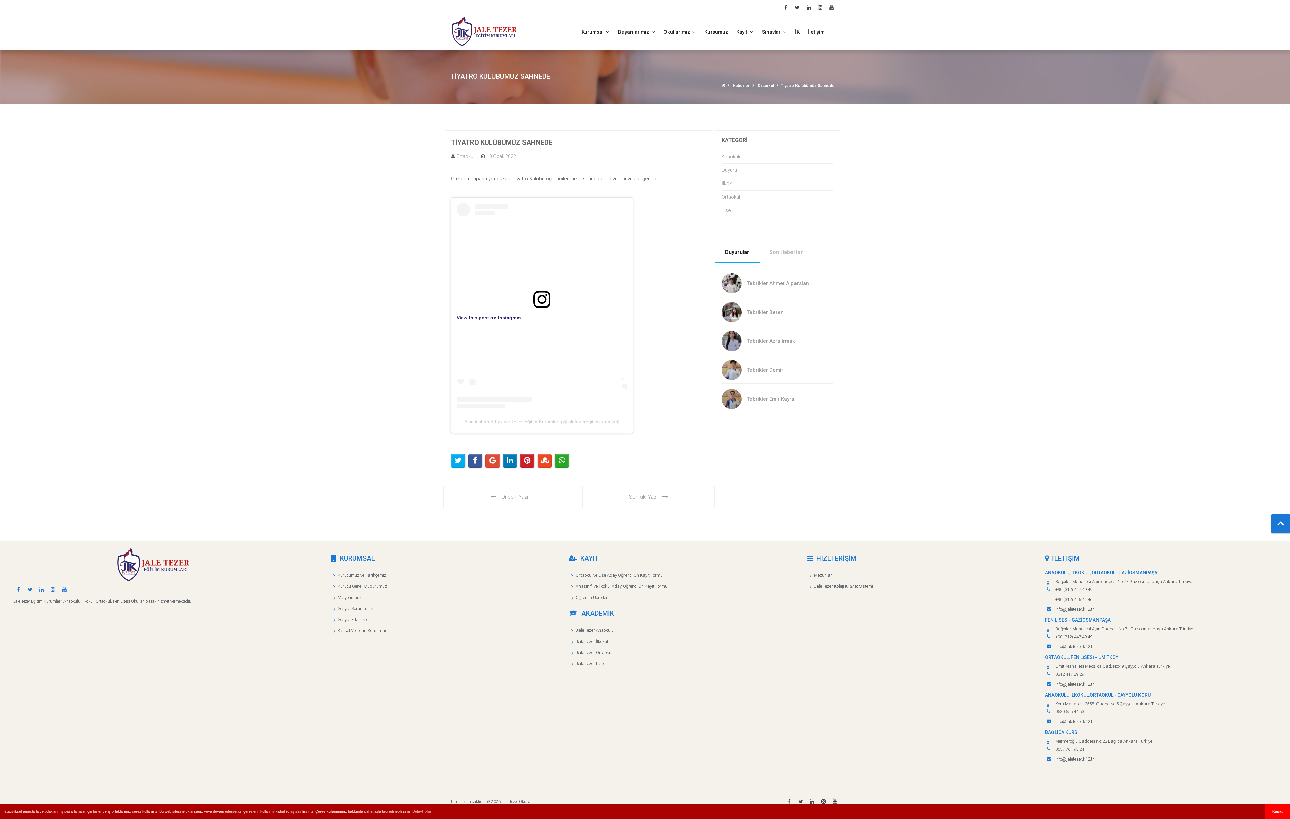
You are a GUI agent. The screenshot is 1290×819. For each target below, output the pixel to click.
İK (797, 32)
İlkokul (728, 183)
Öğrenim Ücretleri (592, 597)
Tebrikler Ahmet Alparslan (778, 283)
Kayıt (742, 32)
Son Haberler (786, 252)
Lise (726, 210)
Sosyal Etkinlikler (354, 619)
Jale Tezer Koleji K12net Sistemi (843, 586)
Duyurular (737, 252)
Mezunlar (823, 575)
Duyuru (729, 170)
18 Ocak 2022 (501, 156)
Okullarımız (677, 32)
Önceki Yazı (514, 497)
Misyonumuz (350, 597)
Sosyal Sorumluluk (355, 608)
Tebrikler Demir (765, 370)
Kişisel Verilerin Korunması (363, 630)
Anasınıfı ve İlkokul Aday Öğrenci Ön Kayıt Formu (622, 586)
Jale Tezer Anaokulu (595, 630)
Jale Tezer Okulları (517, 801)
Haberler (741, 85)
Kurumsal (593, 32)
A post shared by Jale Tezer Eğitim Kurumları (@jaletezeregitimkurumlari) (542, 421)
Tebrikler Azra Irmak (771, 341)
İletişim (816, 32)
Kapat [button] (1277, 811)
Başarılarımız (634, 32)
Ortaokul (766, 85)
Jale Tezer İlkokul (592, 641)
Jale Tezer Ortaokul (594, 652)
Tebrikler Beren (765, 312)
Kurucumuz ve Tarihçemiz (362, 575)
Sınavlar (772, 32)
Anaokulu (732, 157)
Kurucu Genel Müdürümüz (362, 586)
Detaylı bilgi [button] (421, 811)
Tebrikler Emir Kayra (770, 399)
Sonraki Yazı (643, 497)
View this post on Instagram (489, 317)
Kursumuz (716, 32)
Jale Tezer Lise (590, 663)
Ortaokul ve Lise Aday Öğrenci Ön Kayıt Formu (619, 575)
